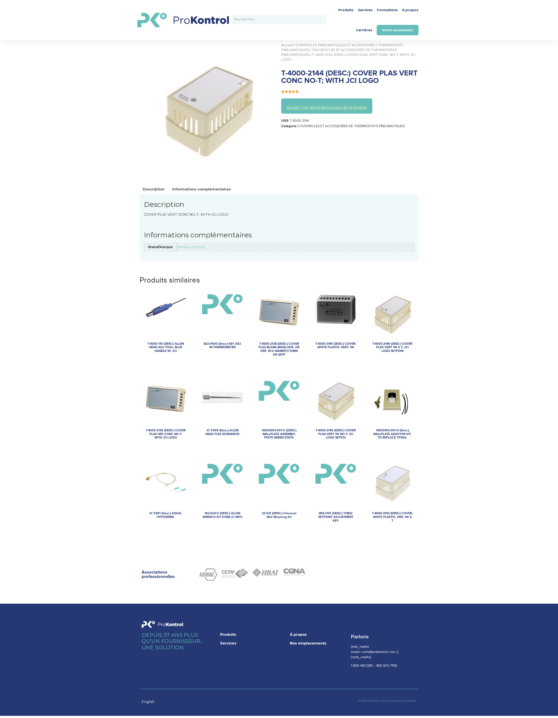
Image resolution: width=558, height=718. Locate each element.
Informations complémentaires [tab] (201, 189)
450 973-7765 (386, 666)
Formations (387, 10)
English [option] (148, 702)
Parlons (360, 637)
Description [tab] (154, 189)
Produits (346, 10)
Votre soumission (397, 30)
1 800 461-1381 (361, 666)
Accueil (287, 45)
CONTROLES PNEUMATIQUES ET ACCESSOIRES (335, 45)
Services (365, 10)
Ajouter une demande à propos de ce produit (327, 108)
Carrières (364, 30)
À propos (410, 10)
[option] (150, 702)
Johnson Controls (190, 247)
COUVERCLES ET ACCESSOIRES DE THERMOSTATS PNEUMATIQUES (351, 126)
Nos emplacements (308, 643)
